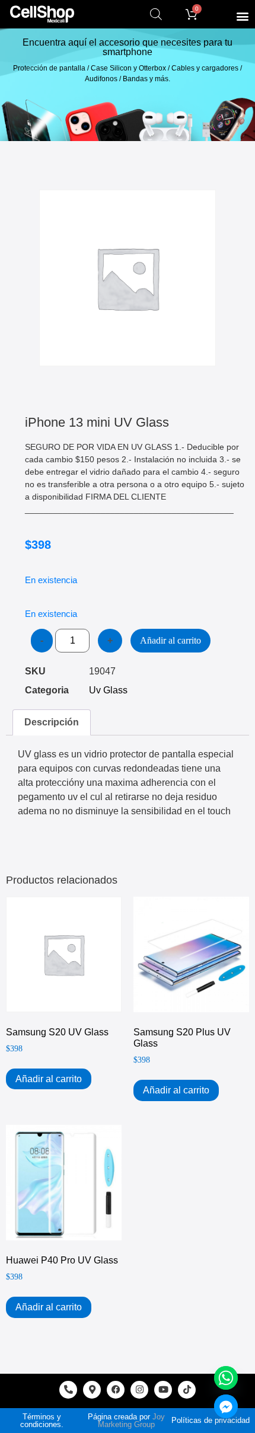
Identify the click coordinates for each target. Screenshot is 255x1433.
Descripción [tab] (51, 722)
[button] (242, 15)
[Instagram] (139, 1390)
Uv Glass (108, 690)
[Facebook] (116, 1390)
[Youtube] (163, 1390)
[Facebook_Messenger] (226, 1406)
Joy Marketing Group (131, 1420)
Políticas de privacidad (210, 1420)
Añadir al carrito (170, 640)
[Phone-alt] (68, 1390)
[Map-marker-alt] (92, 1390)
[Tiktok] (187, 1390)
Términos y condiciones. (41, 1420)
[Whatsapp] (226, 1378)
